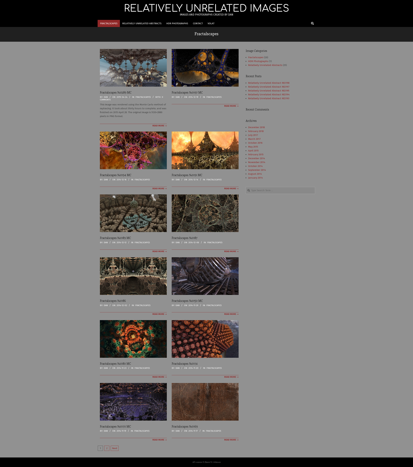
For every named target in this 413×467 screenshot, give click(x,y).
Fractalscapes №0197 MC (187, 93)
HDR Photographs (258, 61)
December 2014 (256, 158)
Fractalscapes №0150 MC (187, 301)
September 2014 (257, 170)
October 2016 (255, 142)
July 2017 (253, 135)
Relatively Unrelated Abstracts (265, 65)
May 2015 (253, 146)
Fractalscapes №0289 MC (115, 93)
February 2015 (255, 154)
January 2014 (255, 177)
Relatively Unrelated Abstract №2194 (269, 94)
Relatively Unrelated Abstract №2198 (268, 82)
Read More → (159, 125)
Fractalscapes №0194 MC (115, 175)
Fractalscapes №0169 (185, 427)
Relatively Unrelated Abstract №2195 (268, 90)
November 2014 (256, 162)
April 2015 (253, 150)
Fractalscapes (143, 97)
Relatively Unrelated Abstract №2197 (268, 86)
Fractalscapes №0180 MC (115, 364)
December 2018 (256, 127)
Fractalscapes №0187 (184, 238)
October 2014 (255, 166)
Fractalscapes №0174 (185, 364)
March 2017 (254, 139)
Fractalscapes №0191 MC (187, 175)
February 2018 (256, 131)
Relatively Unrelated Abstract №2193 (268, 98)
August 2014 (255, 173)
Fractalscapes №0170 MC (115, 427)
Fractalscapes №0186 (113, 301)
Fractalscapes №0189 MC (115, 238)
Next (114, 448)
